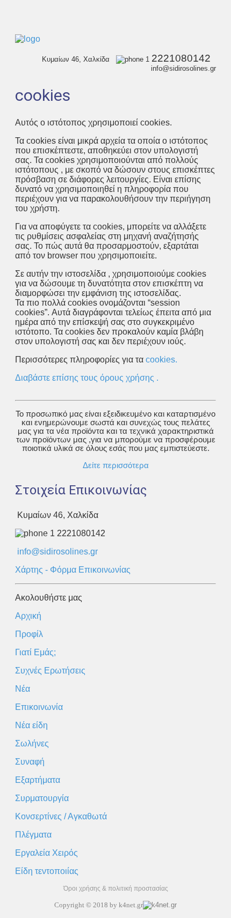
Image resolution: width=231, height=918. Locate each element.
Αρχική (28, 615)
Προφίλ (29, 634)
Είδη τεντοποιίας (46, 871)
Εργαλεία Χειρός (46, 852)
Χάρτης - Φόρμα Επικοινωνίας (73, 569)
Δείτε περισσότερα (116, 465)
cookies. (160, 359)
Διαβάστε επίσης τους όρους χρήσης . (86, 377)
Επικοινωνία (39, 707)
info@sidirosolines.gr (57, 551)
